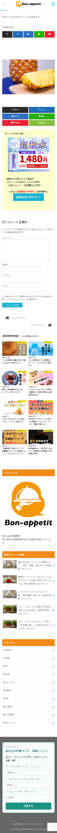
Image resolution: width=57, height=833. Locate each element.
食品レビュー (9, 722)
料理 (5, 666)
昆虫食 (6, 674)
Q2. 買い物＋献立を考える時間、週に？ (24, 779)
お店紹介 (7, 650)
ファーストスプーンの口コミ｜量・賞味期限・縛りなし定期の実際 (34, 595)
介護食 (6, 658)
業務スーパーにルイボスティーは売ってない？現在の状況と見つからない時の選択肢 (34, 580)
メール (6, 275)
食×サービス (9, 682)
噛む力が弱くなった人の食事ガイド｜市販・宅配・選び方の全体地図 (34, 565)
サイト (5, 286)
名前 (5, 264)
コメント (7, 238)
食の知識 (7, 706)
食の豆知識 (8, 714)
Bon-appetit (27, 829)
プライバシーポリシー (35, 824)
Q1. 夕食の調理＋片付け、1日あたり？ (24, 766)
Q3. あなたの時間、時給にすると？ (22, 791)
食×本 (6, 698)
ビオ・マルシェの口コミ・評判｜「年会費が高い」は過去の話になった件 (34, 625)
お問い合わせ (19, 824)
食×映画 (7, 690)
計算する (28, 806)
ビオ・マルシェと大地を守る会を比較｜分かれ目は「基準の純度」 (34, 610)
